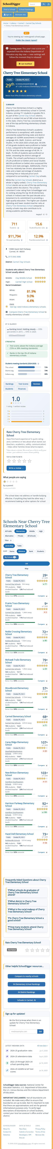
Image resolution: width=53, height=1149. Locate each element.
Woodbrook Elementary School (16, 689)
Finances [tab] (22, 389)
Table (19, 546)
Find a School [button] (9, 9)
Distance (21, 551)
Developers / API (25, 1135)
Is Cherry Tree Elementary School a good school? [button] (26, 919)
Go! (40, 1031)
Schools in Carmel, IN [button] (26, 1000)
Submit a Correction (26, 1132)
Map (26, 568)
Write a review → (16, 468)
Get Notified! (26, 64)
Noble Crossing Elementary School (18, 632)
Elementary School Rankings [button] (26, 984)
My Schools (10, 557)
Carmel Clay (34, 176)
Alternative (9, 536)
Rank (31, 551)
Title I (8, 540)
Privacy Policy (40, 1129)
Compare (41, 596)
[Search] (43, 4)
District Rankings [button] (26, 992)
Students (40, 551)
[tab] (26, 892)
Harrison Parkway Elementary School (19, 804)
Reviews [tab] (36, 384)
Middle (32, 531)
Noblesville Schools (12, 641)
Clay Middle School (24, 278)
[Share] (48, 4)
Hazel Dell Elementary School (19, 834)
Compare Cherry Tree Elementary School (26, 312)
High (41, 531)
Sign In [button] (8, 14)
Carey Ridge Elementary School (16, 743)
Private (20, 536)
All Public (8, 531)
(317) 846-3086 (14, 256)
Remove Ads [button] (20, 14)
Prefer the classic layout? (26, 40)
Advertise (6, 1135)
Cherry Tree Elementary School (19, 206)
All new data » (42, 1045)
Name (12, 551)
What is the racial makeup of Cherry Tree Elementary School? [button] (26, 910)
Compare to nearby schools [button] (26, 976)
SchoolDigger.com (24, 1143)
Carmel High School (24, 282)
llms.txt (21, 1138)
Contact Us (7, 1132)
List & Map (9, 546)
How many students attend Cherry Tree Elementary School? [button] (25, 928)
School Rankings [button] (26, 9)
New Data (22, 1129)
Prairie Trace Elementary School (17, 604)
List (26, 563)
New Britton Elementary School (16, 774)
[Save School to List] (47, 596)
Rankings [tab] (10, 384)
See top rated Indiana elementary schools (28, 307)
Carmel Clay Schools (27, 115)
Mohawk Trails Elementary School (18, 661)
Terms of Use (40, 1132)
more (12, 304)
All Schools (32, 536)
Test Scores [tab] (23, 384)
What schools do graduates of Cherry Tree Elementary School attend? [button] (23, 892)
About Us (6, 1129)
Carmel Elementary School (18, 716)
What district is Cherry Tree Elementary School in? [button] (22, 902)
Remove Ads (40, 1135)
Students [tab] (9, 389)
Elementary (20, 531)
